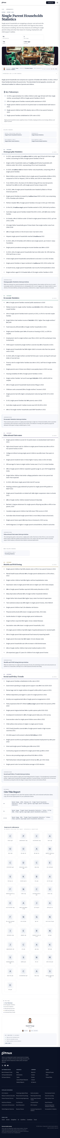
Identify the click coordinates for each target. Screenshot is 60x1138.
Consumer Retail (34, 1102)
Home (3, 9)
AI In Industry (5, 1093)
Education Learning (49, 1095)
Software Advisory (6, 1077)
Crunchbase (29, 1119)
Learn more (7, 1043)
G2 (18, 1119)
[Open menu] (57, 2)
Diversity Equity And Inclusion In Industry (49, 1105)
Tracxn (35, 1119)
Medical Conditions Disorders (8, 1095)
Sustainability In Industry (50, 1109)
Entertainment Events (50, 1093)
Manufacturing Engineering (22, 1098)
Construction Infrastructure (8, 1105)
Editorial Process (50, 1072)
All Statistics (19, 1074)
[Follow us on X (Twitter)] (2, 1065)
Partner (33, 1077)
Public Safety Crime (49, 1098)
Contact (33, 1079)
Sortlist (8, 1119)
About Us (33, 1072)
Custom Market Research (22, 1079)
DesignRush (13, 1119)
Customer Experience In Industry (36, 1109)
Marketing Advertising (36, 1095)
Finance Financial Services (7, 1098)
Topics (17, 1077)
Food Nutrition (19, 1102)
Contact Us (50, 2)
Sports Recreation (20, 1105)
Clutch (3, 1119)
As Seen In (33, 1082)
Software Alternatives (7, 1074)
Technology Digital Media (22, 1093)
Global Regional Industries (8, 1109)
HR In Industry (34, 1105)
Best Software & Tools (7, 1072)
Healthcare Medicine (6, 1102)
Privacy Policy (49, 1077)
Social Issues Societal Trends (36, 1099)
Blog (17, 1072)
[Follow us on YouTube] (7, 1065)
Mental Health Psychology (22, 1095)
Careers (33, 1074)
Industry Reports (20, 1082)
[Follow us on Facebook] (5, 1065)
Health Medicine (48, 1102)
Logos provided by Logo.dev (52, 1127)
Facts (47, 1074)
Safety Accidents (34, 1093)
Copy (55, 803)
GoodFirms (23, 1119)
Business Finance (20, 1109)
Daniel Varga (30, 1026)
